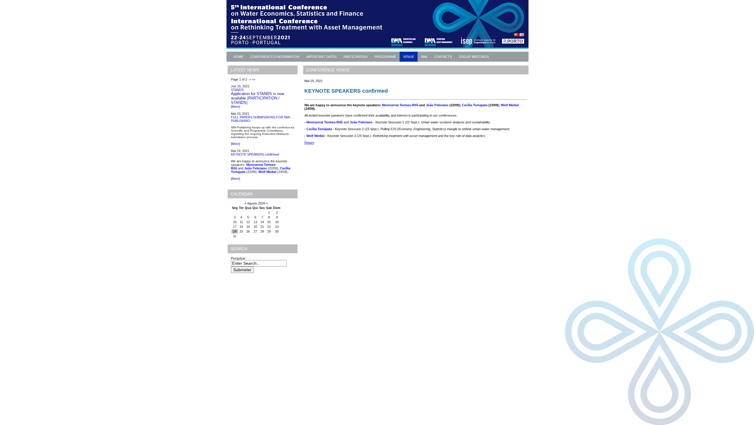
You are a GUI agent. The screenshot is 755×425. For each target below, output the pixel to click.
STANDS (237, 89)
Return (309, 142)
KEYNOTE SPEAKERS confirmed (255, 154)
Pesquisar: (239, 258)
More (235, 106)
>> (253, 79)
